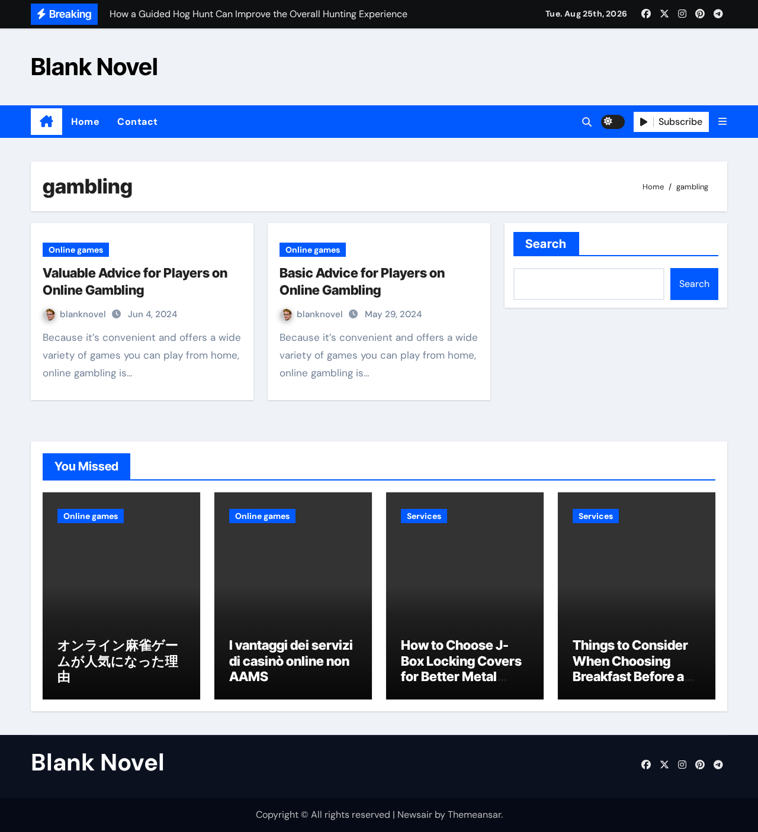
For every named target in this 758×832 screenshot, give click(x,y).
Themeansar (474, 814)
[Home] (46, 122)
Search (546, 244)
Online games (76, 249)
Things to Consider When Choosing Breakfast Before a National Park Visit (630, 668)
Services (424, 516)
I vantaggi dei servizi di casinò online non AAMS (291, 660)
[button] (722, 121)
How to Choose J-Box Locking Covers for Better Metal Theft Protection (461, 668)
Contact (137, 121)
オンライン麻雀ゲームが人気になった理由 (117, 660)
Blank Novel (94, 66)
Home (85, 121)
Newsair (414, 814)
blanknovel (84, 314)
